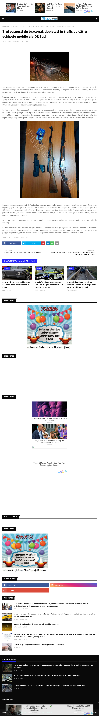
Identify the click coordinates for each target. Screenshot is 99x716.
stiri (17, 26)
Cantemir (16, 237)
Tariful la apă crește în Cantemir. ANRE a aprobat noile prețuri (39, 644)
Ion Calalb (7, 42)
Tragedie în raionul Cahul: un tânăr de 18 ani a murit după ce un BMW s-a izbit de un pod (81, 284)
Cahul (9, 237)
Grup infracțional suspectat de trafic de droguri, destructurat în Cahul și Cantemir (49, 284)
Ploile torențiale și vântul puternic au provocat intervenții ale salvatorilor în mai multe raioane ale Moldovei (53, 666)
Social (23, 237)
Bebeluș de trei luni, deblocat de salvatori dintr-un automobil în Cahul (16, 284)
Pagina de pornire (8, 26)
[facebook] (25, 585)
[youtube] (25, 590)
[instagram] (73, 585)
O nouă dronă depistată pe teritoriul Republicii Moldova (36, 624)
